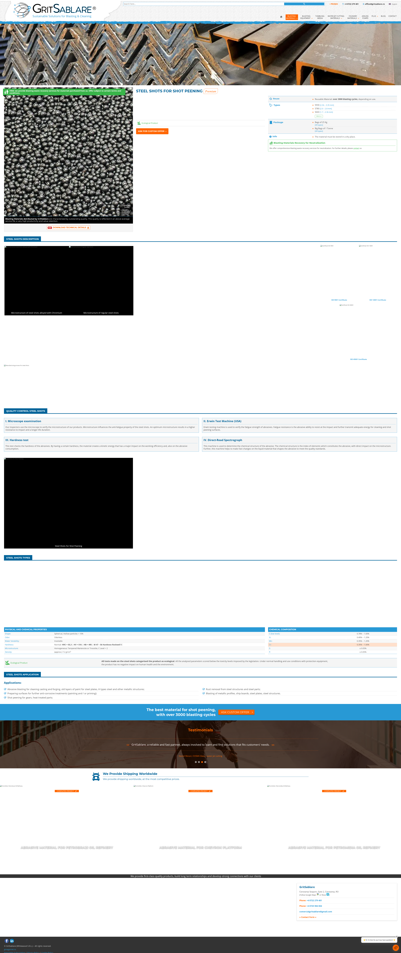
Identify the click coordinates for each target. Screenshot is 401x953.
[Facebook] (7, 941)
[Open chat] (396, 948)
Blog (383, 16)
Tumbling (320, 17)
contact (356, 148)
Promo (334, 4)
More (318, 116)
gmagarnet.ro (10, 949)
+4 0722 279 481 (352, 4)
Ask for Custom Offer (151, 131)
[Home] (281, 16)
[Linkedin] (12, 941)
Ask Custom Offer (235, 712)
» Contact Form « (307, 917)
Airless (365, 17)
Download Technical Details (69, 227)
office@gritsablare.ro (375, 4)
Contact (392, 16)
